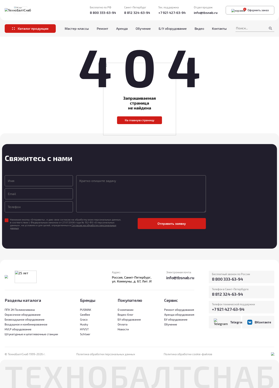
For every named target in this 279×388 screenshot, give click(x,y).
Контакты (219, 28)
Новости (123, 329)
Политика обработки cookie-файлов (188, 354)
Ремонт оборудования (179, 309)
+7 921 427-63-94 (172, 12)
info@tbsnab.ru (206, 12)
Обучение (143, 28)
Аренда (122, 28)
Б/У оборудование (173, 28)
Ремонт (102, 28)
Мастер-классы (77, 28)
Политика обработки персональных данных (105, 354)
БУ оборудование (175, 319)
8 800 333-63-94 (103, 12)
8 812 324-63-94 (137, 12)
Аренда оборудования (179, 314)
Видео (199, 28)
